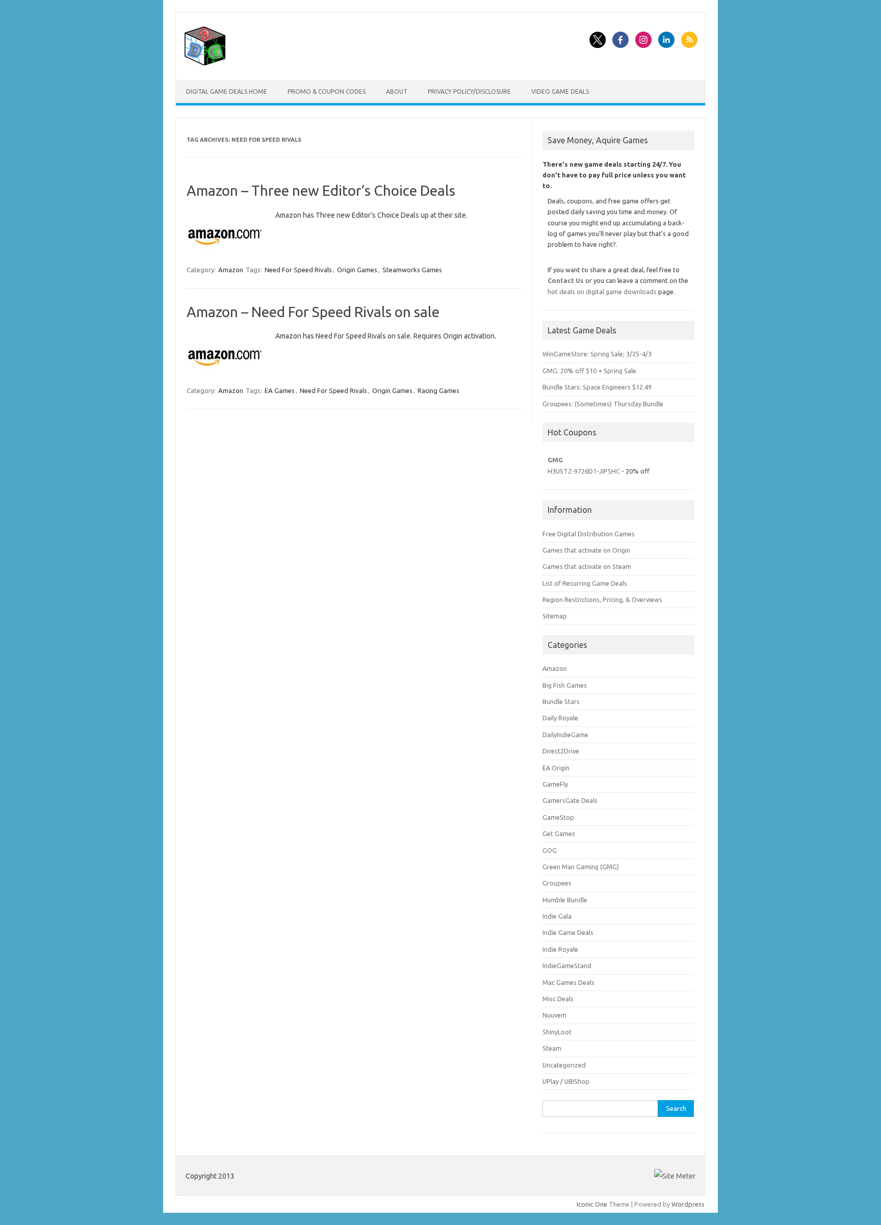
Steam (551, 1048)
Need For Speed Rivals (298, 269)
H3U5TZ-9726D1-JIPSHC (584, 471)
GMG (555, 459)
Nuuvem (554, 1015)
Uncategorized (564, 1064)
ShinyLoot (557, 1031)
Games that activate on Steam (586, 566)
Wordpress (688, 1204)
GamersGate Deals (570, 800)
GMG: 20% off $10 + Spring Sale (589, 370)
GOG (549, 850)
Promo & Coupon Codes (327, 91)
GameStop (558, 817)
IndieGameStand (566, 965)
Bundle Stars (561, 701)
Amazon (230, 269)
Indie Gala (557, 916)
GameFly (555, 784)
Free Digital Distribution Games (588, 533)
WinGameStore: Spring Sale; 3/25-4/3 (597, 353)
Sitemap (554, 615)
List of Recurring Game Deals (584, 583)
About (396, 91)
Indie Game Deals (567, 932)
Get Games (558, 833)
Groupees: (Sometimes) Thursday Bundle (602, 403)
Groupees (557, 883)
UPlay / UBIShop (565, 1081)
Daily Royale (560, 717)
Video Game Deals (560, 91)
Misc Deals (558, 998)
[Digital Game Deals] (205, 63)
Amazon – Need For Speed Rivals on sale (313, 312)
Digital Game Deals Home (226, 91)
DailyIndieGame (565, 734)
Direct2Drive (560, 750)
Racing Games (438, 390)
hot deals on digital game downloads (602, 291)
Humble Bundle (564, 899)
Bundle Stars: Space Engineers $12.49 (597, 386)
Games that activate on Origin (586, 550)
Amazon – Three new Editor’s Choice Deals (321, 190)
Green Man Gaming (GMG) (580, 866)
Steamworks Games (412, 269)
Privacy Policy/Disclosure (469, 91)
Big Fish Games (564, 685)
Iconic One (592, 1204)
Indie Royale (560, 949)
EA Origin (555, 767)
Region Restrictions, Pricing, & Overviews (602, 599)
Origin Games (357, 269)
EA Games (280, 390)
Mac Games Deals (568, 982)
